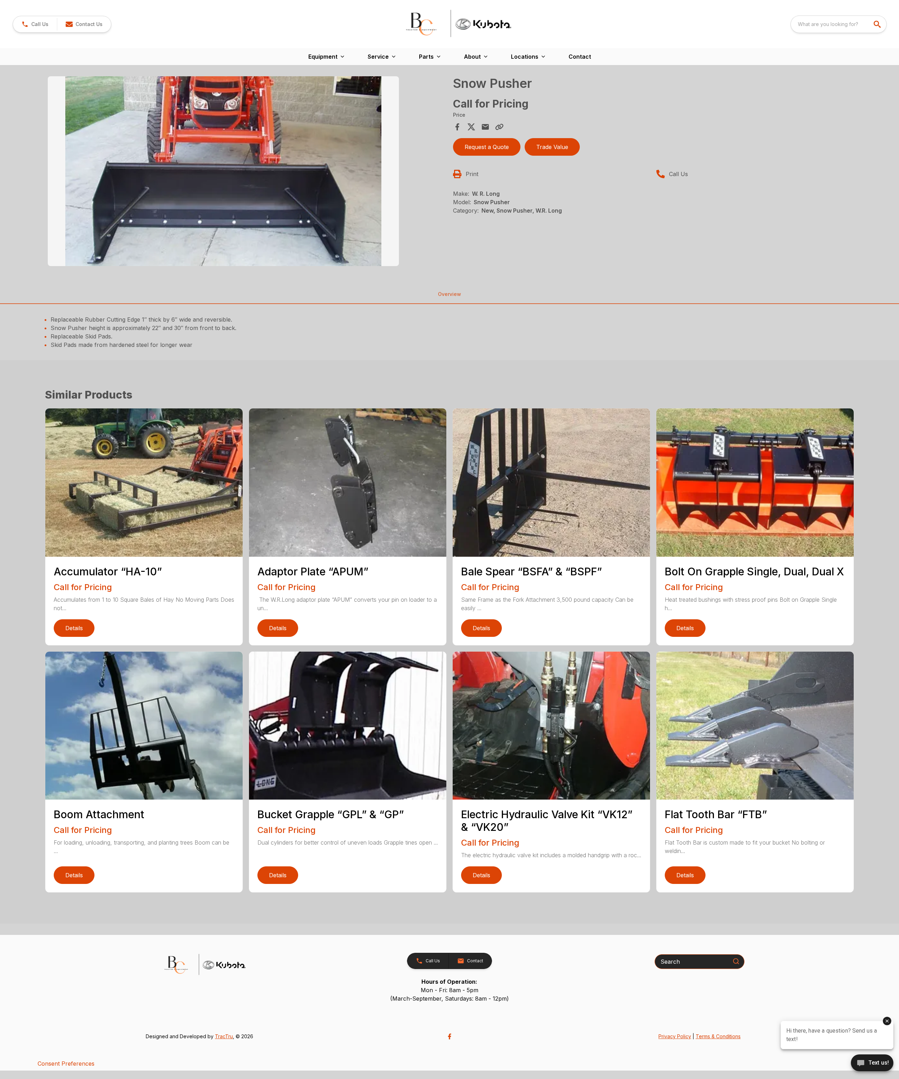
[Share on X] (471, 127)
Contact (580, 56)
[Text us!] (872, 1063)
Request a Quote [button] (487, 146)
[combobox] (838, 24)
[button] (35, 24)
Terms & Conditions (718, 1036)
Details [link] (74, 628)
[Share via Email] (485, 127)
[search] (878, 24)
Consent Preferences (66, 1063)
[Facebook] (449, 1036)
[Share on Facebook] (457, 127)
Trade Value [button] (552, 146)
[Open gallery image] (223, 171)
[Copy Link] (499, 127)
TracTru (224, 1036)
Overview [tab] (449, 294)
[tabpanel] (247, 172)
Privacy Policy (674, 1036)
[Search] (736, 961)
